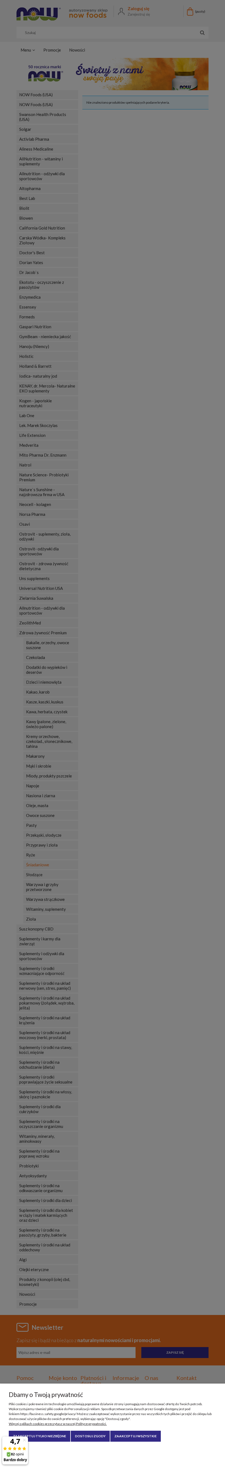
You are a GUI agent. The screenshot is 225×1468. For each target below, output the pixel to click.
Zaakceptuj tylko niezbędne (39, 1436)
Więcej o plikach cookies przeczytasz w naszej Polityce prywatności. (58, 1424)
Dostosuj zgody (90, 1436)
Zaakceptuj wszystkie (135, 1436)
